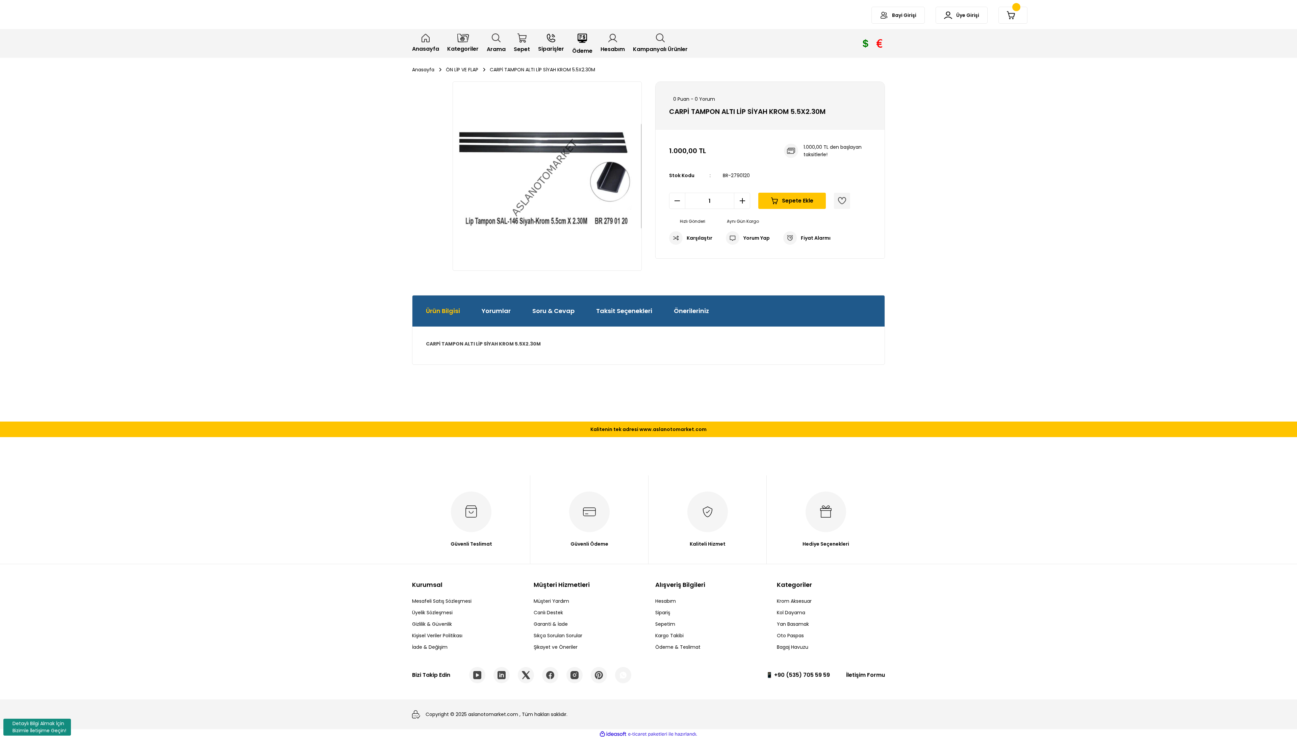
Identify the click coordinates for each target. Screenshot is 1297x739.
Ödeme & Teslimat (678, 647)
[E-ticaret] (647, 734)
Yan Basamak (793, 624)
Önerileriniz (691, 311)
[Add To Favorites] (842, 201)
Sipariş (662, 612)
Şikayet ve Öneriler (556, 647)
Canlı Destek (548, 612)
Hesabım (665, 601)
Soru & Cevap (553, 311)
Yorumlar (496, 311)
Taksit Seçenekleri (624, 311)
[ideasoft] (613, 734)
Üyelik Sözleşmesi (432, 612)
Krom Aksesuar (794, 601)
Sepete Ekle (797, 201)
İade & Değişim (430, 647)
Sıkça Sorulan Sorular (558, 635)
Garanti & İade (551, 624)
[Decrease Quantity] (677, 201)
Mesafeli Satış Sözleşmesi (442, 601)
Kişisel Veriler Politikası (437, 635)
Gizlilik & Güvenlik (432, 624)
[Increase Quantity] (742, 201)
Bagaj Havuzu (792, 647)
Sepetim (665, 624)
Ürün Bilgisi (443, 311)
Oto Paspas (790, 635)
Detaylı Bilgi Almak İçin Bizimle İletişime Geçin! (39, 727)
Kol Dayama (791, 612)
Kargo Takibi (669, 635)
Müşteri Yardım (551, 601)
